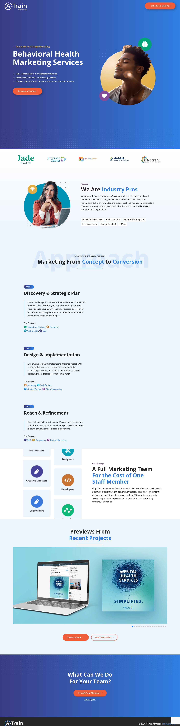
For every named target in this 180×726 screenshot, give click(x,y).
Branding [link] (54, 327)
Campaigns (41, 440)
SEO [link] (45, 331)
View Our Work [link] (75, 637)
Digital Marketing (58, 440)
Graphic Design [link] (34, 389)
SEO (29, 440)
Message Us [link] (90, 699)
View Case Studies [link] (104, 637)
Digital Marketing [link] (54, 389)
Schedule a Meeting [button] (160, 5)
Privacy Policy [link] (169, 723)
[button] (132, 626)
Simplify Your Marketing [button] (89, 693)
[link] (16, 9)
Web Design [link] (32, 331)
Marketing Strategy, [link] (36, 327)
